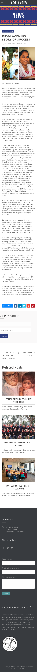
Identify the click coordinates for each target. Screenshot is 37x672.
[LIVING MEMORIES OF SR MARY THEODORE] (32, 374)
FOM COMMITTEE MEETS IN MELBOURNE (18, 469)
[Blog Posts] (18, 352)
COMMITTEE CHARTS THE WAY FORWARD (9, 355)
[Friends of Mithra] (18, 2)
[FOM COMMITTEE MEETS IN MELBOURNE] (32, 460)
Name (7, 559)
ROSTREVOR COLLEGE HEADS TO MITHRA (18, 426)
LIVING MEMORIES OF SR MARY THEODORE (18, 383)
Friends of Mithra (9, 44)
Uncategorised (8, 31)
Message (9, 577)
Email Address (10, 568)
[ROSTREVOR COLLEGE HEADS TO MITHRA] (32, 417)
